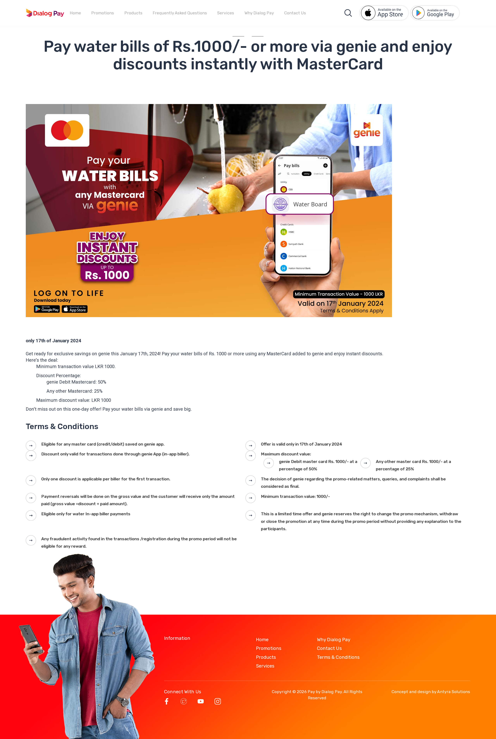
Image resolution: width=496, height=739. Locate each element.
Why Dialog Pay (259, 12)
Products (133, 12)
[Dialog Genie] (45, 13)
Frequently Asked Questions (180, 12)
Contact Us (295, 12)
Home (75, 12)
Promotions (102, 12)
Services (225, 12)
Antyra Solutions (453, 691)
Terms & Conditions (338, 657)
